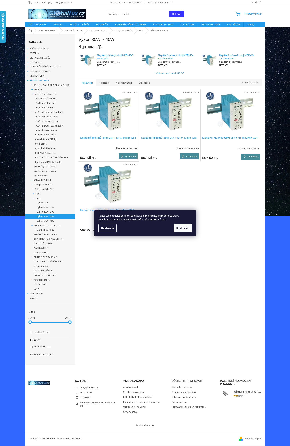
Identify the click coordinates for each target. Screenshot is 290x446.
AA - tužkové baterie (45, 94)
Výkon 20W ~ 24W (45, 212)
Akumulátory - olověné (45, 171)
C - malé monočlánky (45, 134)
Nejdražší (104, 83)
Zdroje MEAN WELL (43, 184)
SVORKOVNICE (41, 252)
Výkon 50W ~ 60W (45, 221)
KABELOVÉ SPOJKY (43, 243)
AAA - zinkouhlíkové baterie (50, 126)
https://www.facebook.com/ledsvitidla (98, 404)
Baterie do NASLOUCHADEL (48, 162)
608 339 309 (86, 392)
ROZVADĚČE (36, 62)
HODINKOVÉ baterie (45, 153)
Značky (33, 298)
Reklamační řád (179, 402)
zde (163, 219)
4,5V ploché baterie (45, 148)
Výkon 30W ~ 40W (45, 216)
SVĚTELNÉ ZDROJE (39, 48)
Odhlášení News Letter (134, 407)
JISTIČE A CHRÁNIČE (40, 58)
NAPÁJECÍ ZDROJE (42, 180)
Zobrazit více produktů (168, 73)
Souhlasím (182, 228)
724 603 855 (86, 397)
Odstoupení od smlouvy (184, 397)
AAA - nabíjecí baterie (47, 116)
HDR (38, 194)
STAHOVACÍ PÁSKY (43, 270)
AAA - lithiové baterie (46, 130)
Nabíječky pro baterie (45, 166)
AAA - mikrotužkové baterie (49, 112)
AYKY (36, 289)
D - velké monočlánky (46, 139)
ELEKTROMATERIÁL (39, 80)
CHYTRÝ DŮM (36, 293)
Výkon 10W (42, 202)
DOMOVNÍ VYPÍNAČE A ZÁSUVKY (45, 66)
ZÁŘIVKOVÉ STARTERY (45, 275)
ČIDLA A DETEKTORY (40, 71)
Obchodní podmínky (182, 387)
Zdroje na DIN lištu (44, 189)
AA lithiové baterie (45, 103)
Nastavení (107, 228)
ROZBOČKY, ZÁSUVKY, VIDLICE (48, 239)
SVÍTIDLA (34, 53)
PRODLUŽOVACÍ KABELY (45, 234)
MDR (38, 198)
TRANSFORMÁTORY (44, 230)
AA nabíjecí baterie (45, 107)
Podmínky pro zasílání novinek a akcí (141, 402)
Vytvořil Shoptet (253, 438)
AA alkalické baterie (46, 98)
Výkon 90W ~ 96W (45, 207)
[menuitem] (37, 24)
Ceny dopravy (130, 412)
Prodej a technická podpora (125, 2)
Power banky (41, 175)
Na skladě (41, 332)
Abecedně (144, 83)
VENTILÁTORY (37, 76)
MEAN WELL (42, 346)
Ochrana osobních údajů (184, 392)
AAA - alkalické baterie (47, 121)
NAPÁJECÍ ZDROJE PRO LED (47, 225)
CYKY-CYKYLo (40, 284)
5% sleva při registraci (160, 2)
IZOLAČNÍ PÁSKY (42, 266)
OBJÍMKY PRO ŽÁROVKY (45, 257)
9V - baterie (41, 144)
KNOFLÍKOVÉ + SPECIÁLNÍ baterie (51, 157)
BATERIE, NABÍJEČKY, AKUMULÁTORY (52, 85)
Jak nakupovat (130, 387)
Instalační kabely (42, 280)
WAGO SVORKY (41, 248)
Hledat (176, 14)
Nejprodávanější (124, 83)
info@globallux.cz (89, 388)
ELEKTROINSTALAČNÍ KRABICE (48, 262)
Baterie (38, 89)
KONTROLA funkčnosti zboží (137, 397)
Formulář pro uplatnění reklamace (189, 407)
